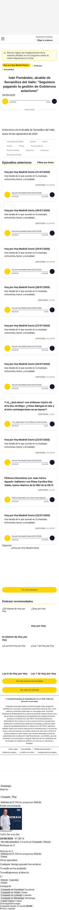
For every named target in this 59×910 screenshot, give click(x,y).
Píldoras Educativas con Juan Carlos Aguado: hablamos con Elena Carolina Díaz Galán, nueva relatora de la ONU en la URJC (28, 482)
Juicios (44, 142)
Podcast (38, 66)
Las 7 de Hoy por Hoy (43, 673)
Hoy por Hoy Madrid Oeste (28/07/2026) (27, 287)
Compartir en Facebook (12, 889)
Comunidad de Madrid (15, 142)
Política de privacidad (42, 749)
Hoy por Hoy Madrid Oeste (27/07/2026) (27, 325)
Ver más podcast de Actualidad (29, 681)
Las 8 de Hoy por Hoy (14, 673)
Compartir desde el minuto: (16, 906)
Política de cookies (9, 752)
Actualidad (9, 69)
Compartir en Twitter (10, 892)
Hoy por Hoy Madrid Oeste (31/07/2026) (27, 172)
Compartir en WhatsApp (12, 898)
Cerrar (54, 53)
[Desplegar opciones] (54, 101)
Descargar (5, 903)
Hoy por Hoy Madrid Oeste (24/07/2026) (27, 364)
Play (14, 797)
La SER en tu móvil (27, 752)
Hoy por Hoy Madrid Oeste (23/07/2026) (27, 439)
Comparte (5, 797)
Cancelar (13, 880)
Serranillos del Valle (14, 155)
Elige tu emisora (45, 40)
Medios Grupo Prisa (29, 767)
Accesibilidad (26, 749)
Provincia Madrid (13, 150)
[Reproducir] (5, 101)
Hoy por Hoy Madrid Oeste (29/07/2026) (27, 248)
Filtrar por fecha (45, 162)
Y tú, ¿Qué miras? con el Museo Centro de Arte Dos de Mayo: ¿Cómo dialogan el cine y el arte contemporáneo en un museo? (29, 406)
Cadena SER (12, 39)
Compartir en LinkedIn (11, 895)
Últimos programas (24, 802)
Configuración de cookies (47, 752)
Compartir (37, 842)
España (33, 142)
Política (21, 146)
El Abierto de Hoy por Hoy (14, 638)
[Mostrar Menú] (2, 39)
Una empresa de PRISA (29, 761)
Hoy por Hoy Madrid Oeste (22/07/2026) (27, 515)
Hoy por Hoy (38, 626)
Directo (37, 802)
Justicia (9, 146)
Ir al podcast (25, 842)
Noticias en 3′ (7, 802)
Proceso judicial (37, 146)
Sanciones (30, 150)
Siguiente (7, 545)
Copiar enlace (8, 901)
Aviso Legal (13, 749)
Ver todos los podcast (29, 690)
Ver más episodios (29, 590)
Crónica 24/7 (6, 831)
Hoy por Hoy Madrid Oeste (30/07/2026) (27, 210)
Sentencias (44, 150)
